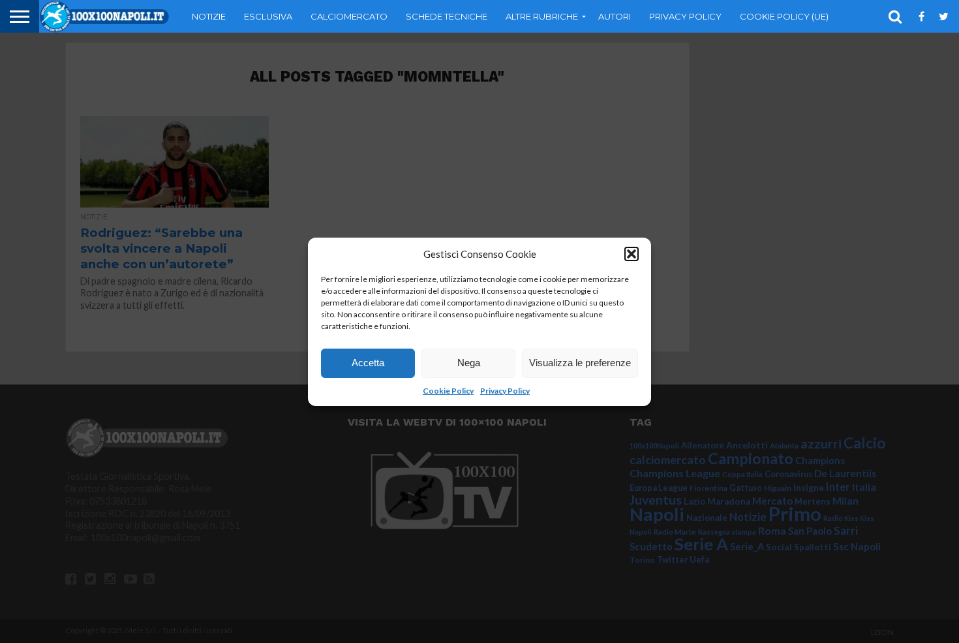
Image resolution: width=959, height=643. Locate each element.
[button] (631, 253)
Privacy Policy (505, 391)
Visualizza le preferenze (580, 362)
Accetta (368, 362)
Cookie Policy (448, 391)
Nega (468, 362)
